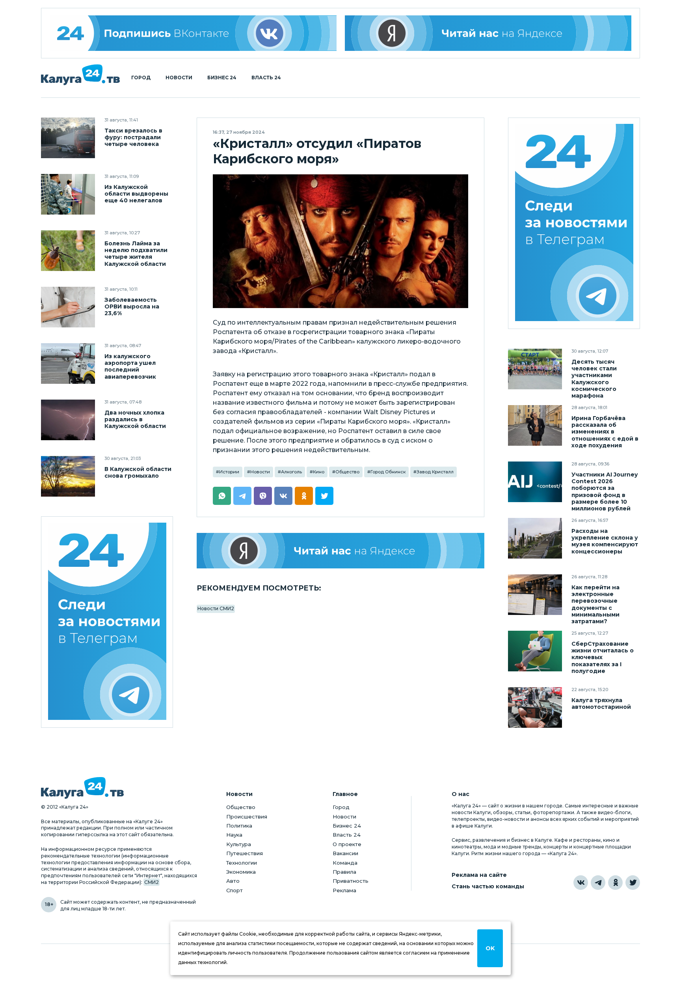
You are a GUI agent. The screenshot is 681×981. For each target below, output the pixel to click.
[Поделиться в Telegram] (242, 496)
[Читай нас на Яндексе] (488, 33)
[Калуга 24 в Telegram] (598, 882)
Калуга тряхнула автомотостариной (601, 703)
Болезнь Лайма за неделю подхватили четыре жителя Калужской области (135, 253)
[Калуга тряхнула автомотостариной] (535, 707)
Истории (229, 472)
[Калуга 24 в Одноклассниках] (615, 882)
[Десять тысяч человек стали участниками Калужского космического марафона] (535, 369)
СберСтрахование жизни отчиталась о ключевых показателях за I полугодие (602, 657)
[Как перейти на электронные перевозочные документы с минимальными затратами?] (535, 594)
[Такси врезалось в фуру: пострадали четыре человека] (68, 138)
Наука (234, 835)
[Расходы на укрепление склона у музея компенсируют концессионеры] (535, 538)
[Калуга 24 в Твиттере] (632, 882)
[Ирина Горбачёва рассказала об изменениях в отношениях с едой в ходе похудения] (535, 425)
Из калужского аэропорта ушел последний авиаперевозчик (130, 366)
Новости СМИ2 (215, 608)
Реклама (344, 890)
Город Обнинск (388, 472)
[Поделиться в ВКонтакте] (283, 496)
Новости (179, 77)
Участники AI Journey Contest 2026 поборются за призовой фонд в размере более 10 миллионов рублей (604, 491)
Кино (318, 472)
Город (141, 77)
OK (490, 948)
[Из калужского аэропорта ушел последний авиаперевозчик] (68, 363)
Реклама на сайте (479, 875)
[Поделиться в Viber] (263, 496)
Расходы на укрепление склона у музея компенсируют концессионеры (604, 541)
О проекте (347, 844)
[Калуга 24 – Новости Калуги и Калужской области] (80, 75)
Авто (233, 881)
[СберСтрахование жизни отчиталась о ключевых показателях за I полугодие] (535, 651)
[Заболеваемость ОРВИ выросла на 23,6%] (68, 307)
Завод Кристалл (435, 472)
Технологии (241, 863)
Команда (345, 863)
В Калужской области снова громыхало (137, 472)
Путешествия (244, 853)
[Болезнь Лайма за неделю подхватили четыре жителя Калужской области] (68, 250)
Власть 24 (266, 77)
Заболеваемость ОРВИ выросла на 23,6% (131, 307)
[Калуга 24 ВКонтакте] (193, 33)
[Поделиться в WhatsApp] (222, 496)
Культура (238, 844)
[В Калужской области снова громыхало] (68, 476)
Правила (344, 872)
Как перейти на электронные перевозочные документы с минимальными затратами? (595, 604)
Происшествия (246, 816)
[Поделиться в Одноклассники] (304, 496)
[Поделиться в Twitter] (324, 496)
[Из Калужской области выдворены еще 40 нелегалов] (68, 194)
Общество (347, 472)
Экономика (241, 872)
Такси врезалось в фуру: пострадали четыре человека (133, 137)
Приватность (350, 881)
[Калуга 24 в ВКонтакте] (580, 882)
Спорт (234, 890)
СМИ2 (151, 882)
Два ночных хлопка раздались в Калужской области (135, 419)
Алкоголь (291, 472)
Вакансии (345, 853)
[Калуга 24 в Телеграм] (107, 622)
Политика (239, 825)
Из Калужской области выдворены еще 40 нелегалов (136, 194)
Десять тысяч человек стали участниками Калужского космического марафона (594, 379)
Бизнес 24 (221, 77)
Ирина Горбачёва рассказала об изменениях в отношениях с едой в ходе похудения (604, 431)
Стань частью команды (488, 886)
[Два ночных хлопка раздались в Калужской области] (68, 420)
